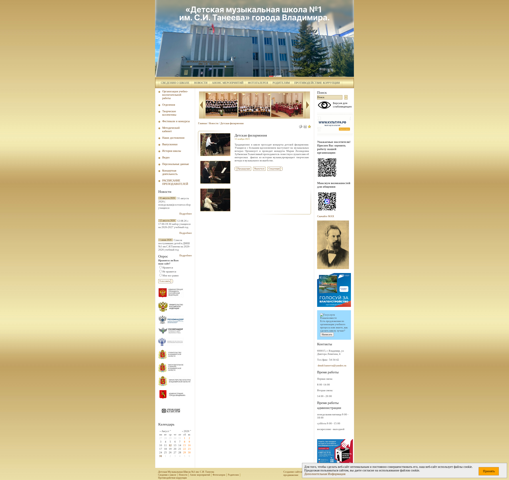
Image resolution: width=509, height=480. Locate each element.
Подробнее (185, 213)
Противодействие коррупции (317, 82)
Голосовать (164, 281)
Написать (327, 334)
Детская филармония (232, 123)
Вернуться (259, 169)
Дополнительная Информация (324, 474)
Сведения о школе (175, 82)
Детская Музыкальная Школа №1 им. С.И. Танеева (186, 471)
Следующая (274, 169)
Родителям (281, 82)
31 (160, 456)
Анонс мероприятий (227, 82)
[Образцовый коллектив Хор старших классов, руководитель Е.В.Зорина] (221, 105)
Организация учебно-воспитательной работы (175, 95)
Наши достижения (173, 137)
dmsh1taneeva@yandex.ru (332, 365)
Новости (200, 82)
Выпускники (170, 144)
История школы (171, 150)
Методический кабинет (171, 129)
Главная (202, 123)
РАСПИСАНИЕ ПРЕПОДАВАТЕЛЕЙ (175, 182)
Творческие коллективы (169, 113)
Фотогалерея (258, 82)
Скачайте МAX (325, 216)
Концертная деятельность (170, 172)
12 (170, 445)
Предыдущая (244, 169)
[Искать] (346, 97)
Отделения (168, 104)
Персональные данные (175, 164)
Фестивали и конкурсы (176, 121)
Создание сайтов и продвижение (293, 473)
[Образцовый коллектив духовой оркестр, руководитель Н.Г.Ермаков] (287, 105)
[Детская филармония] (215, 157)
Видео (166, 157)
